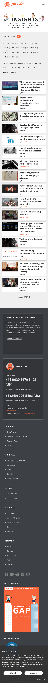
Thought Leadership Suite (16, 436)
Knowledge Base (13, 522)
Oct (37, 68)
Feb (13, 63)
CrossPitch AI (11, 432)
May (38, 63)
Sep (29, 68)
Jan (5, 63)
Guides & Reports (13, 518)
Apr (30, 63)
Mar (21, 63)
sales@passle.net (12, 411)
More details (41, 679)
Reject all (13, 673)
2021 (25, 48)
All (6, 43)
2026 (15, 43)
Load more (24, 296)
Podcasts (10, 531)
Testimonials (11, 498)
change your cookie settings (20, 664)
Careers (9, 551)
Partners (9, 560)
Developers (10, 469)
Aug (21, 68)
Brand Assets (11, 555)
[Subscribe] (19, 36)
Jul (13, 68)
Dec (14, 72)
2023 (6, 48)
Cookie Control (9, 651)
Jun (6, 68)
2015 (6, 57)
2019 (6, 52)
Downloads (10, 474)
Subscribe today (14, 338)
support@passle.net (28, 413)
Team (4, 36)
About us (10, 546)
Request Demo (12, 441)
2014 (15, 57)
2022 (15, 48)
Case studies (11, 494)
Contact (9, 564)
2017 (25, 52)
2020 (34, 48)
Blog (8, 527)
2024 (33, 43)
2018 (15, 52)
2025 (24, 43)
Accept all (33, 673)
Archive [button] (11, 36)
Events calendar (12, 513)
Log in (8, 445)
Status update (12, 478)
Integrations (11, 465)
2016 (34, 52)
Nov (6, 72)
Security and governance (16, 460)
